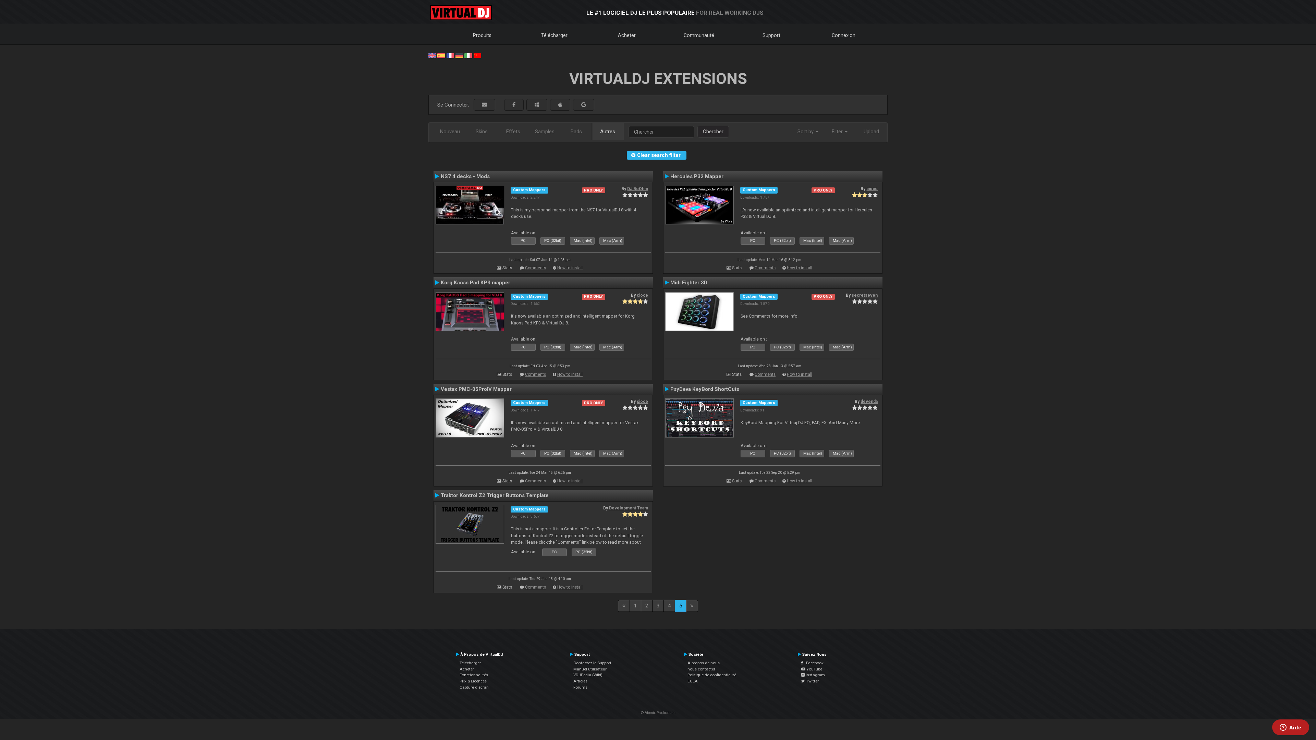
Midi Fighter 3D (688, 283)
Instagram (815, 675)
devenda (869, 401)
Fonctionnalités (474, 675)
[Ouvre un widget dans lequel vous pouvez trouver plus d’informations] (1290, 728)
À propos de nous (703, 663)
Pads (576, 131)
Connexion (843, 35)
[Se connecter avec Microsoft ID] (536, 105)
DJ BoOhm (637, 188)
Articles (580, 681)
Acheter (627, 35)
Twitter (812, 681)
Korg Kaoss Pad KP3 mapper (475, 283)
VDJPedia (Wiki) (587, 675)
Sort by (806, 131)
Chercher (713, 131)
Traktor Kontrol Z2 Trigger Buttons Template (495, 495)
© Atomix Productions (658, 713)
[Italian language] (468, 55)
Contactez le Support (592, 663)
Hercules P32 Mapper (696, 176)
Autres (607, 131)
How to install (570, 268)
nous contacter (701, 669)
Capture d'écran (474, 687)
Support (771, 35)
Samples (545, 131)
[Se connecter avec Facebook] (514, 105)
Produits (482, 35)
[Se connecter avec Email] (484, 105)
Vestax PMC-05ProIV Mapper (476, 389)
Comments (535, 268)
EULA (692, 681)
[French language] (450, 55)
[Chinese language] (477, 55)
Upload (871, 131)
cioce (872, 188)
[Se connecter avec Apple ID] (560, 105)
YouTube (813, 669)
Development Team (628, 508)
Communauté (699, 35)
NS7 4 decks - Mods (465, 176)
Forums (580, 687)
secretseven (865, 295)
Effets (513, 131)
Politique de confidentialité (711, 675)
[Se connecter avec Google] (583, 105)
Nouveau (450, 131)
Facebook (813, 663)
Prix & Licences (473, 681)
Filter (838, 131)
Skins (482, 131)
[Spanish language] (441, 55)
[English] (432, 55)
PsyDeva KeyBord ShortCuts (704, 389)
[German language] (459, 55)
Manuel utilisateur (590, 669)
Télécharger (554, 35)
